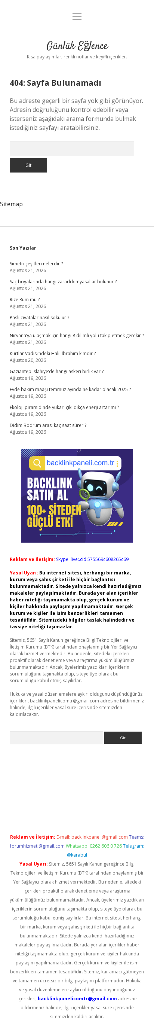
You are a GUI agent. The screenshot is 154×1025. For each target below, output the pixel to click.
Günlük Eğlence (77, 46)
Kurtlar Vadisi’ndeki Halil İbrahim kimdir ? (53, 353)
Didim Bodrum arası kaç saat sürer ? (48, 425)
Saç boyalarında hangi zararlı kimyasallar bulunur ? (63, 281)
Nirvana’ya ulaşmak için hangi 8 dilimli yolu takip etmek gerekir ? (77, 335)
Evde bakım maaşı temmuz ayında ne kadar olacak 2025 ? (70, 389)
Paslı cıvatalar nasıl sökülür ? (39, 317)
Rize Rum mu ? (25, 299)
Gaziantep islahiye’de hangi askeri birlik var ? (57, 371)
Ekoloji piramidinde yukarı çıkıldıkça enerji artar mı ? (64, 407)
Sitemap (11, 204)
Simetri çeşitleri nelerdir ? (36, 263)
